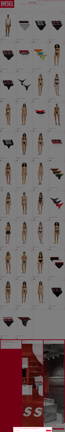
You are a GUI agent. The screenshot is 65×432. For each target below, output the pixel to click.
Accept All (48, 430)
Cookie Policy (37, 428)
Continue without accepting (17, 430)
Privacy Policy (33, 428)
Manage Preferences (27, 428)
